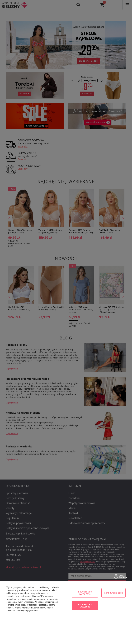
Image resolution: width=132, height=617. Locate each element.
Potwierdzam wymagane (85, 592)
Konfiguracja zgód (113, 592)
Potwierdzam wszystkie (85, 605)
